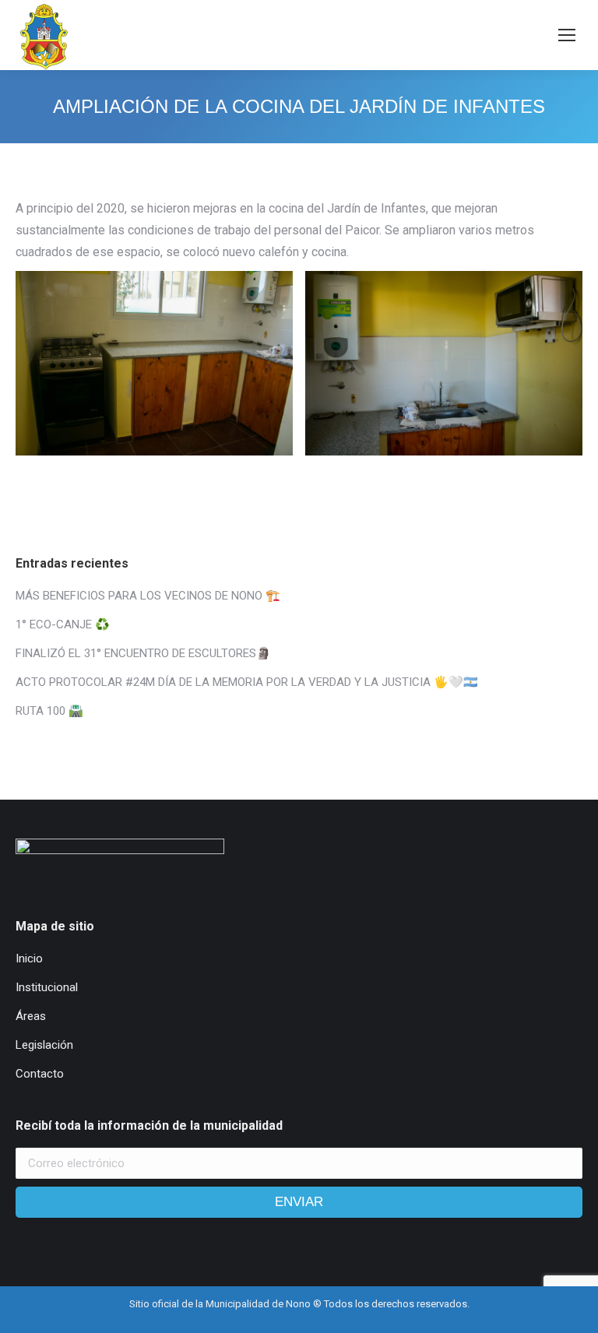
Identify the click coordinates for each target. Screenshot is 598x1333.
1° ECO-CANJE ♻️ (63, 624)
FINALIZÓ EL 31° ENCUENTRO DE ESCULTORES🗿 (143, 653)
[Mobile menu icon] (566, 35)
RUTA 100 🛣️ (49, 711)
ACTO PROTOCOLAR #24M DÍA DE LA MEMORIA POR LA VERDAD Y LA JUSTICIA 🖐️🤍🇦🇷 (247, 682)
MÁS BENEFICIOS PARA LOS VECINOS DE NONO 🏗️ (148, 596)
